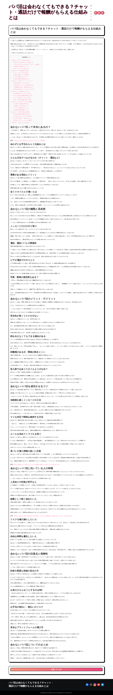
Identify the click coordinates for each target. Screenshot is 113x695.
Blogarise (60, 693)
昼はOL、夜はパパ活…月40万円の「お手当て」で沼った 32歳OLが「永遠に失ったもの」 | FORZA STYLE (43, 516)
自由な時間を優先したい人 (21, 110)
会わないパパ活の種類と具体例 (19, 70)
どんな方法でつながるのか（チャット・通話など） (27, 64)
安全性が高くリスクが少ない (21, 83)
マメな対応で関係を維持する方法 (22, 95)
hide (29, 57)
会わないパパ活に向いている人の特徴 (21, 101)
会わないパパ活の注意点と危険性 (20, 112)
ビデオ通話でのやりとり (20, 77)
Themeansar (68, 693)
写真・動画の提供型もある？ (21, 79)
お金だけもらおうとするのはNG (22, 116)
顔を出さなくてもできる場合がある (23, 85)
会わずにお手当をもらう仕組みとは (23, 62)
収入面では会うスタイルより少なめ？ (24, 89)
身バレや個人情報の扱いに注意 (22, 99)
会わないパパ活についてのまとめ (20, 122)
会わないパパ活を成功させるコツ (20, 91)
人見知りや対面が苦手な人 (21, 104)
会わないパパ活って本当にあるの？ (21, 60)
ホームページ (91, 13)
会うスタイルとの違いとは (21, 68)
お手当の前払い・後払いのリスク (22, 118)
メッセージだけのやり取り (21, 72)
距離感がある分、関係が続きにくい (23, 87)
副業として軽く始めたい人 (21, 106)
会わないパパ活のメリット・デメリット (22, 81)
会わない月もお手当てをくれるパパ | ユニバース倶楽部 (29, 140)
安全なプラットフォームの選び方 (22, 120)
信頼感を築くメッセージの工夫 (22, 93)
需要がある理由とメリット (21, 66)
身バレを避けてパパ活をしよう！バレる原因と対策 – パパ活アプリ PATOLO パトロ (37, 464)
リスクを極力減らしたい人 (21, 108)
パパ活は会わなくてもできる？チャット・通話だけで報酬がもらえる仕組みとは (48, 12)
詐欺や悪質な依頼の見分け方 (21, 114)
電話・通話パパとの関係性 (21, 75)
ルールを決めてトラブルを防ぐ (22, 97)
